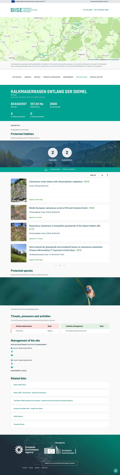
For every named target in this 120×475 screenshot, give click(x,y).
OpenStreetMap (94, 59)
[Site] (46, 10)
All (46, 169)
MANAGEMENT (68, 77)
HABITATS (27, 77)
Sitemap (37, 467)
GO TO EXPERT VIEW (101, 10)
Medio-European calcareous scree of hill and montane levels (61, 208)
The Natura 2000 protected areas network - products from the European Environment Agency (43, 400)
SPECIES (37, 77)
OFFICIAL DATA (95, 77)
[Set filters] (107, 175)
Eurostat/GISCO (114, 59)
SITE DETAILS (17, 77)
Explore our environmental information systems (60, 463)
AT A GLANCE (88, 10)
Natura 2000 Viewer (20, 385)
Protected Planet (19, 424)
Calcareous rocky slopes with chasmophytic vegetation (59, 181)
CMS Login (45, 467)
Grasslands (55, 169)
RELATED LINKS (81, 77)
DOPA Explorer (18, 416)
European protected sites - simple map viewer (28, 408)
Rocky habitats (69, 169)
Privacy (31, 467)
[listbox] (28, 1)
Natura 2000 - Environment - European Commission (30, 393)
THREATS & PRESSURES (51, 77)
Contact (24, 467)
